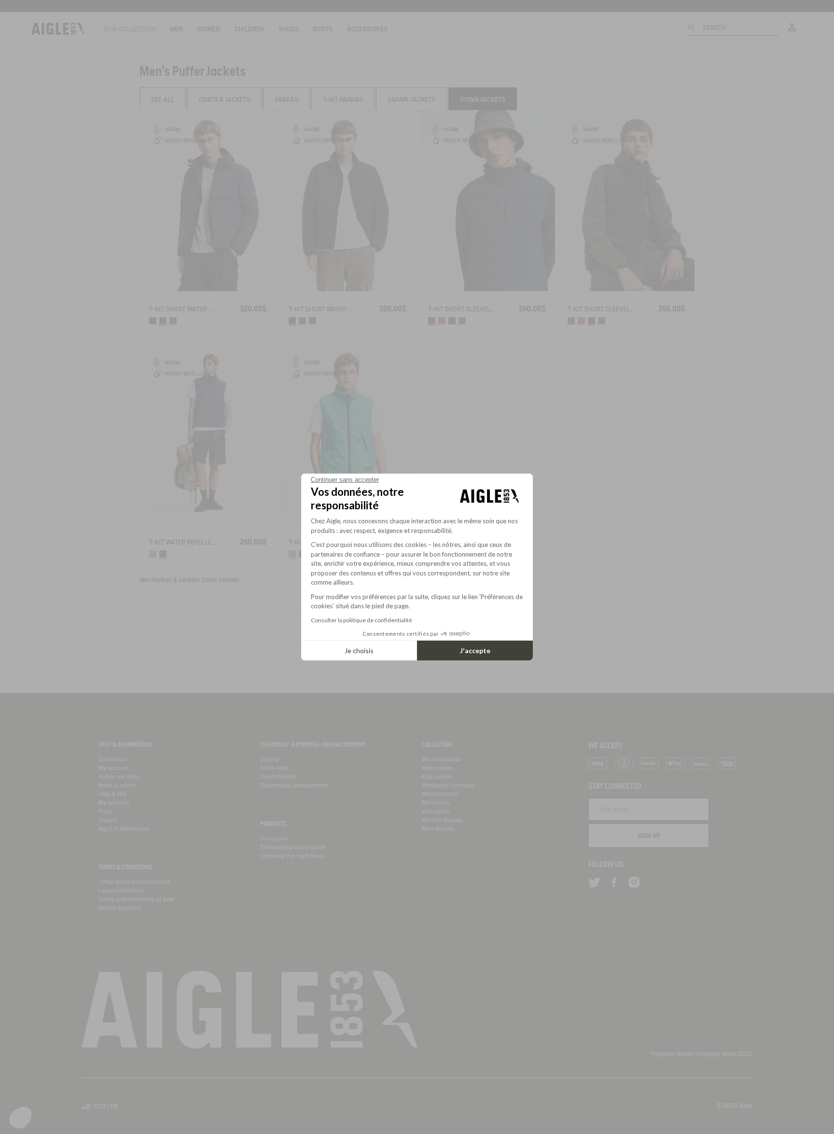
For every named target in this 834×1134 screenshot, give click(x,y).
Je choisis (359, 650)
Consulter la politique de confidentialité (361, 620)
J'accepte (475, 650)
